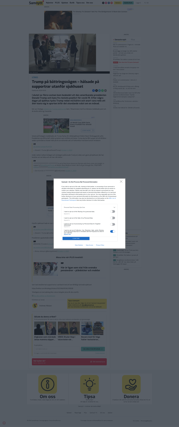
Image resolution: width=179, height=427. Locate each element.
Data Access (89, 245)
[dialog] (89, 213)
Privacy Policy (100, 245)
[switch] (112, 211)
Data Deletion (79, 245)
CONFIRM (76, 238)
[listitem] (89, 207)
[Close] (122, 182)
